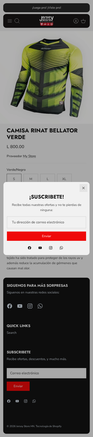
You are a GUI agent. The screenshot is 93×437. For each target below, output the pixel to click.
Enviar (46, 236)
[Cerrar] (83, 188)
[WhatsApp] (61, 248)
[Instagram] (50, 248)
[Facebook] (29, 248)
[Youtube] (40, 248)
